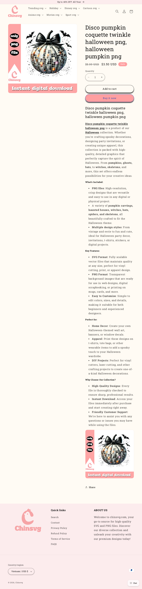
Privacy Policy (59, 527)
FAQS (54, 544)
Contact (55, 522)
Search (55, 517)
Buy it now (109, 98)
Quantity (89, 71)
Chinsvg (19, 582)
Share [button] (92, 487)
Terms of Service (60, 538)
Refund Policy (59, 533)
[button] (37, 8)
